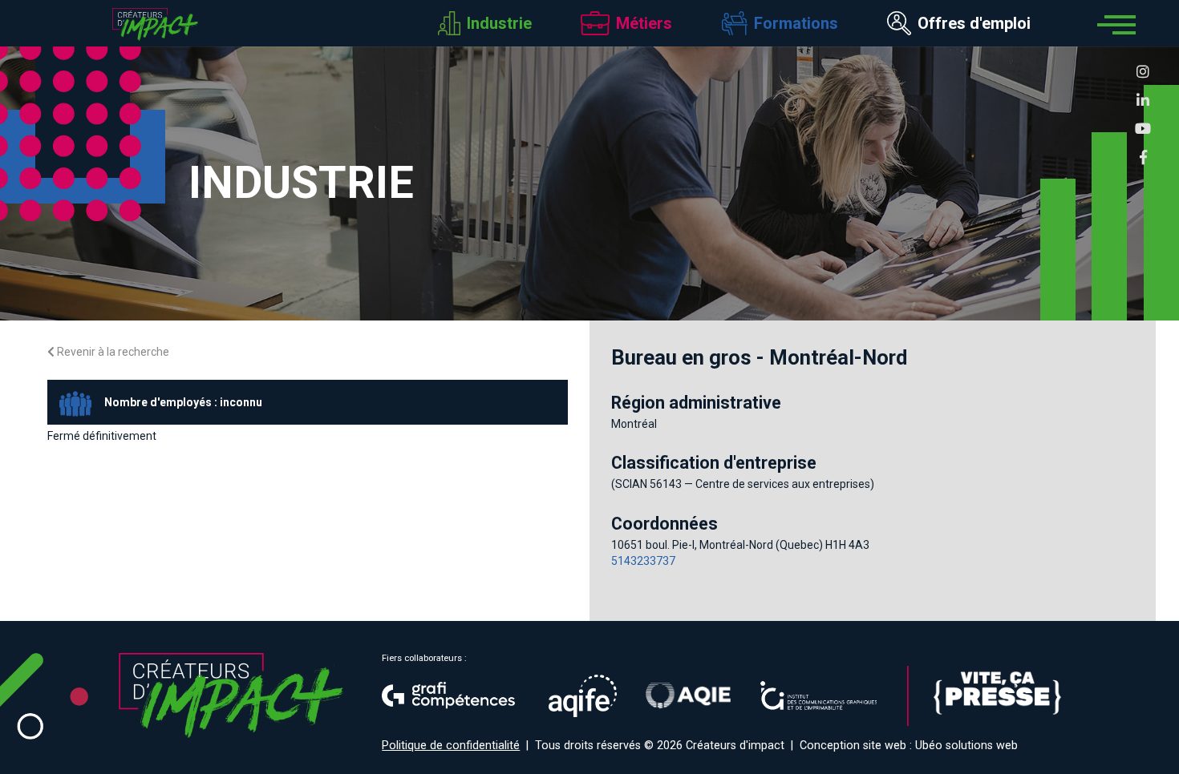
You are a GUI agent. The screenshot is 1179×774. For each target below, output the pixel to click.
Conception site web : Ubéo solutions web (909, 745)
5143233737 (643, 560)
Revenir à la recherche (112, 351)
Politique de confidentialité (451, 745)
